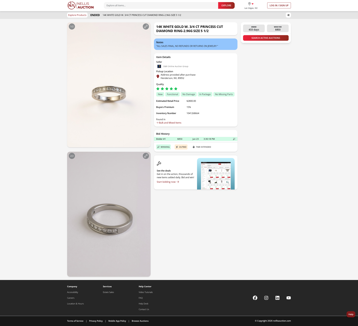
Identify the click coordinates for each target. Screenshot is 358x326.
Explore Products (77, 15)
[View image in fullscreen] (146, 26)
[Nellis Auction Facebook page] (255, 298)
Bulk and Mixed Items (170, 122)
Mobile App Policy (117, 320)
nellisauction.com (282, 320)
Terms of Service (75, 320)
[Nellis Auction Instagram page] (266, 298)
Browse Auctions (140, 320)
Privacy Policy (96, 320)
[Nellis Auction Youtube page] (288, 298)
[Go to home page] (80, 5)
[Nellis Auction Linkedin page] (277, 298)
